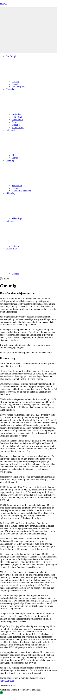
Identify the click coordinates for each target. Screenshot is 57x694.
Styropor (16, 188)
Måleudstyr (17, 218)
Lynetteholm (17, 119)
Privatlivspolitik (19, 86)
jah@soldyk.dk (7, 680)
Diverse (15, 273)
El (13, 155)
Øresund (16, 125)
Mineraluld (17, 185)
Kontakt (15, 84)
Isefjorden (16, 114)
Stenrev (15, 122)
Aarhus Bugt (18, 127)
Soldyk (3, 3)
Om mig (15, 81)
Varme (15, 157)
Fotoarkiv (16, 246)
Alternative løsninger (21, 190)
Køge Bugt (17, 117)
